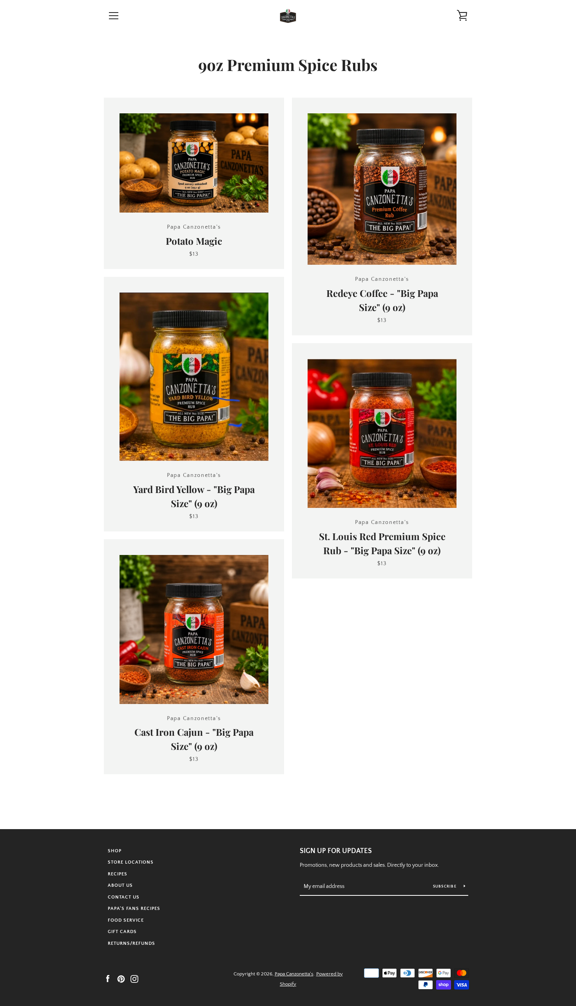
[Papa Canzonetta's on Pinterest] (121, 978)
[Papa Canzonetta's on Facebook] (108, 978)
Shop (114, 850)
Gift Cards (122, 931)
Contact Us (123, 897)
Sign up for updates (336, 851)
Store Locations (131, 862)
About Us (120, 885)
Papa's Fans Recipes (134, 908)
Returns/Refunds (131, 943)
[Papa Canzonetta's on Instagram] (134, 978)
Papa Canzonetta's (294, 974)
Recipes (117, 874)
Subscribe (445, 886)
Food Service (126, 920)
